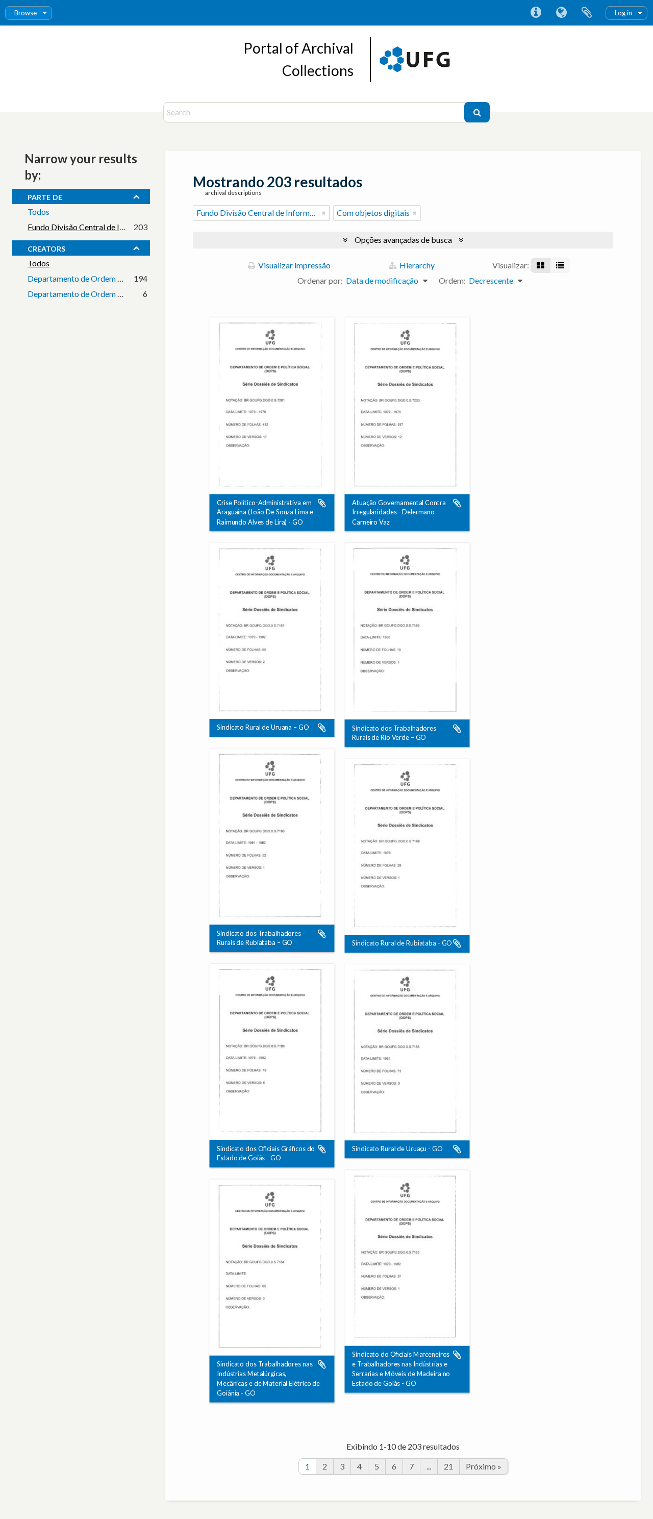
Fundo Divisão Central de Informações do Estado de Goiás (129, 227)
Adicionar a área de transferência (322, 503)
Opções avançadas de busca (403, 239)
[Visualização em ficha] (540, 265)
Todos (38, 211)
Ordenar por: (320, 280)
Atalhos (535, 13)
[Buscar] (477, 112)
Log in (623, 13)
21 (448, 1466)
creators (46, 247)
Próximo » (483, 1466)
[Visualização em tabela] (560, 265)
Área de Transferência (586, 13)
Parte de (45, 196)
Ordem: (452, 280)
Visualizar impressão (294, 265)
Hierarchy (416, 265)
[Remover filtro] (324, 212)
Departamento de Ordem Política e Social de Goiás (116, 293)
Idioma (561, 13)
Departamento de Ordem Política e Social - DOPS (114, 278)
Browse (25, 13)
